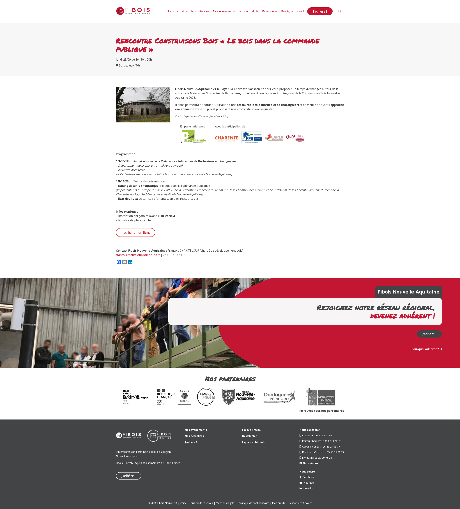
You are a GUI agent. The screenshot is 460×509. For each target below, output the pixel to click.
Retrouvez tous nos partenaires (321, 411)
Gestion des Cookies (300, 503)
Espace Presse (251, 430)
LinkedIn (308, 488)
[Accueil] (133, 11)
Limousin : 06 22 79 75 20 (317, 457)
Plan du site (279, 503)
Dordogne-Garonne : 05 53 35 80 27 (323, 452)
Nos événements (224, 11)
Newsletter (249, 436)
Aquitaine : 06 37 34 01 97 (317, 435)
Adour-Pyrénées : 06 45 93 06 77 (321, 446)
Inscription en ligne (136, 232)
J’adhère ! (320, 11)
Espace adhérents (253, 442)
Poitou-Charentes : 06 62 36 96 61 (322, 441)
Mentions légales (226, 503)
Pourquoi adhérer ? (425, 349)
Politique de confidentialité (253, 503)
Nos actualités (249, 11)
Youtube (308, 482)
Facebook (308, 477)
